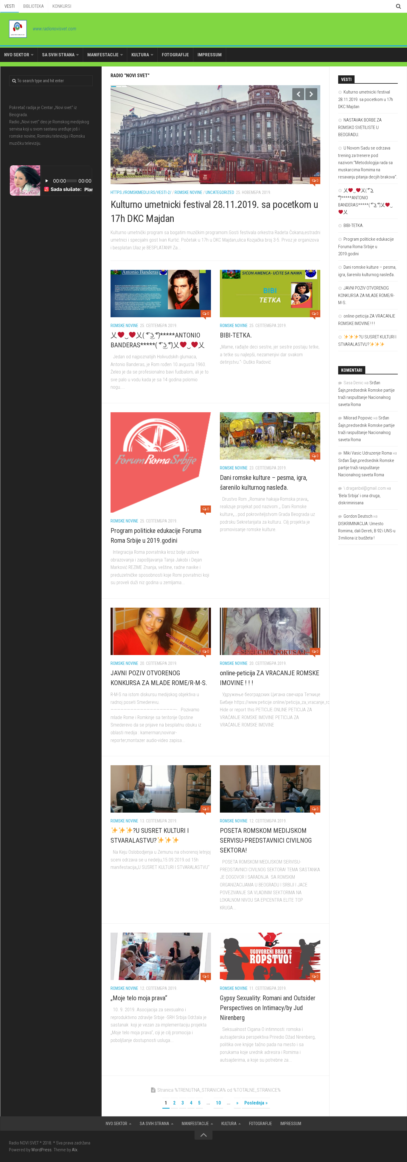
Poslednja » (256, 1103)
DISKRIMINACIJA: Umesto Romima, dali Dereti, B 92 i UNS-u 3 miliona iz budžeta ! (366, 531)
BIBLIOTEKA (33, 6)
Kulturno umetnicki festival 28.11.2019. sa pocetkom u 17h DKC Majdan (365, 99)
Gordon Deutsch (358, 516)
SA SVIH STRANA (58, 54)
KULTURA (140, 54)
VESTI (9, 6)
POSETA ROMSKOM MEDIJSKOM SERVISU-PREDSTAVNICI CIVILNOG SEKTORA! (266, 840)
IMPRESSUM (210, 54)
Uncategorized (220, 192)
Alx (74, 1149)
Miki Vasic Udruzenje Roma (368, 453)
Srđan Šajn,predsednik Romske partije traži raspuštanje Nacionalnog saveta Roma (366, 467)
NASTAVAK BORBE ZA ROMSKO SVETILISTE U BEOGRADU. (360, 127)
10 (218, 1103)
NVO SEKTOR (16, 54)
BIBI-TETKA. (236, 335)
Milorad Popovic (358, 418)
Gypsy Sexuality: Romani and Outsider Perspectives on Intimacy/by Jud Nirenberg (268, 1007)
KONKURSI (61, 6)
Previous (298, 94)
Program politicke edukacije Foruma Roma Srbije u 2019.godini (366, 246)
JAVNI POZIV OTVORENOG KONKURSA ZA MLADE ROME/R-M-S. (366, 295)
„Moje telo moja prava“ (139, 998)
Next (311, 94)
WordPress (41, 1149)
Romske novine (188, 192)
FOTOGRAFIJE (175, 54)
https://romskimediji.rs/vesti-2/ (141, 192)
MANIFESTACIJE (103, 54)
